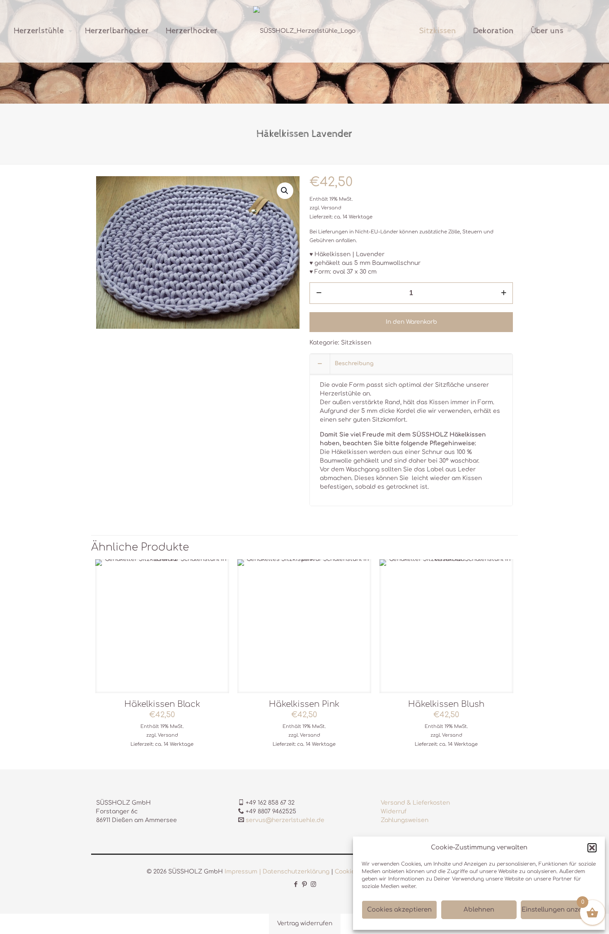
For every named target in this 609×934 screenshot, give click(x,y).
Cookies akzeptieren (399, 909)
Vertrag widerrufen (304, 923)
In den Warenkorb (411, 322)
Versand (331, 208)
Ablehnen (479, 909)
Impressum (241, 871)
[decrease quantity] (319, 293)
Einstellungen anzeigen (558, 909)
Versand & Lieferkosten (415, 803)
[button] (592, 848)
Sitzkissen (356, 343)
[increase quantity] (503, 293)
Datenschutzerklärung (296, 871)
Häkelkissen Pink (304, 704)
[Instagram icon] (313, 884)
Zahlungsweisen (404, 820)
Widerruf (393, 811)
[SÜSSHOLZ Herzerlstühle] (305, 31)
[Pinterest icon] (305, 884)
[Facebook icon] (296, 884)
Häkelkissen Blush (446, 704)
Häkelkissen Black (162, 704)
